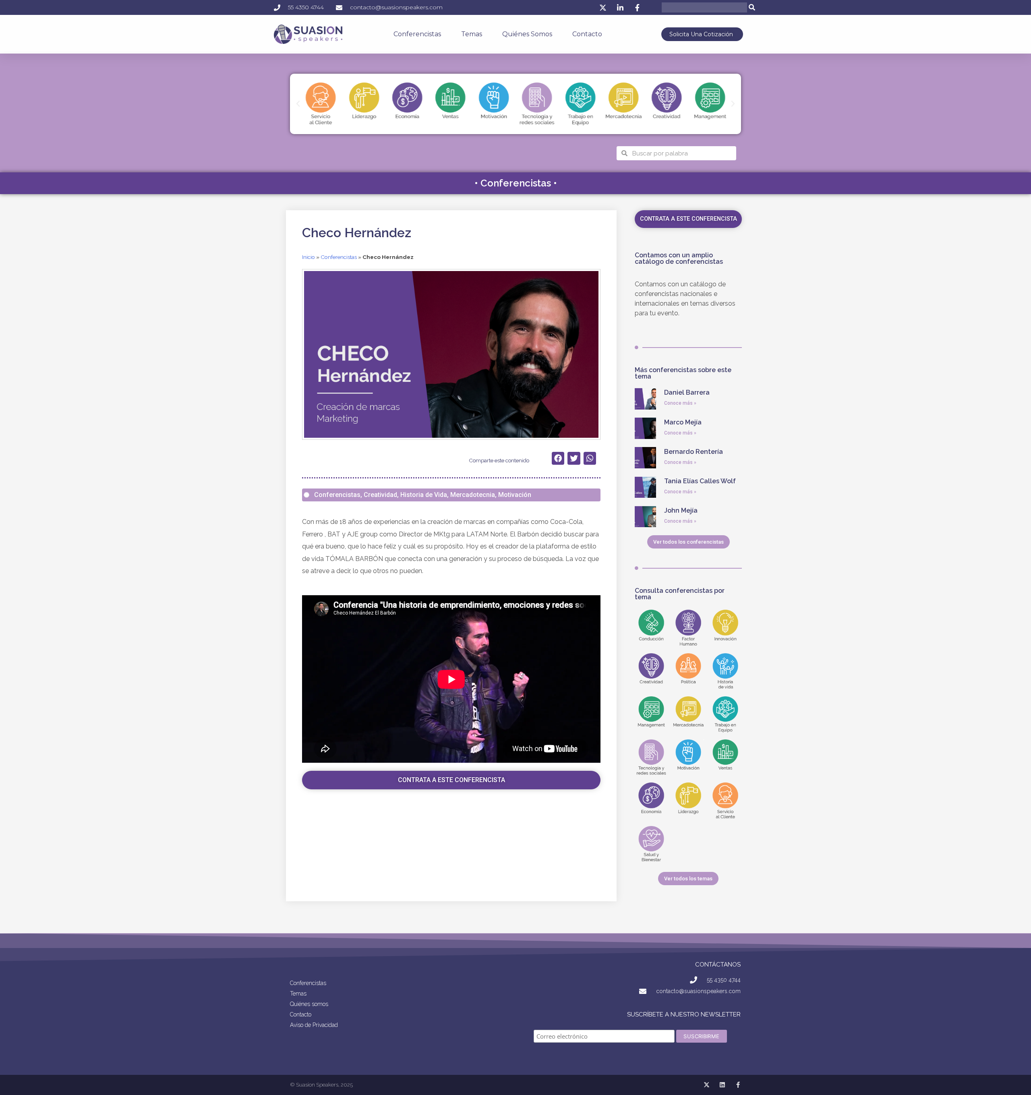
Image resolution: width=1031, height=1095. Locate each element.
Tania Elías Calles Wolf (700, 481)
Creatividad (380, 495)
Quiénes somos (527, 34)
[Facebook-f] (738, 1085)
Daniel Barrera (687, 392)
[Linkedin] (722, 1085)
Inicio (308, 257)
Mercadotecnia (472, 495)
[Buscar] (752, 7)
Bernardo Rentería (693, 451)
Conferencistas (417, 34)
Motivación (514, 495)
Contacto (587, 34)
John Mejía (681, 510)
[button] (298, 104)
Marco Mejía (683, 422)
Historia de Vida (423, 495)
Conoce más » (680, 403)
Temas (471, 34)
